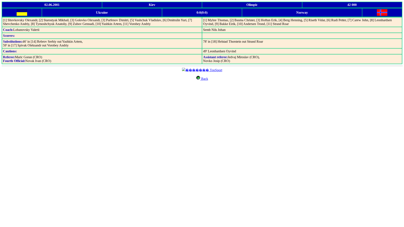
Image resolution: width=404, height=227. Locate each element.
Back (204, 79)
